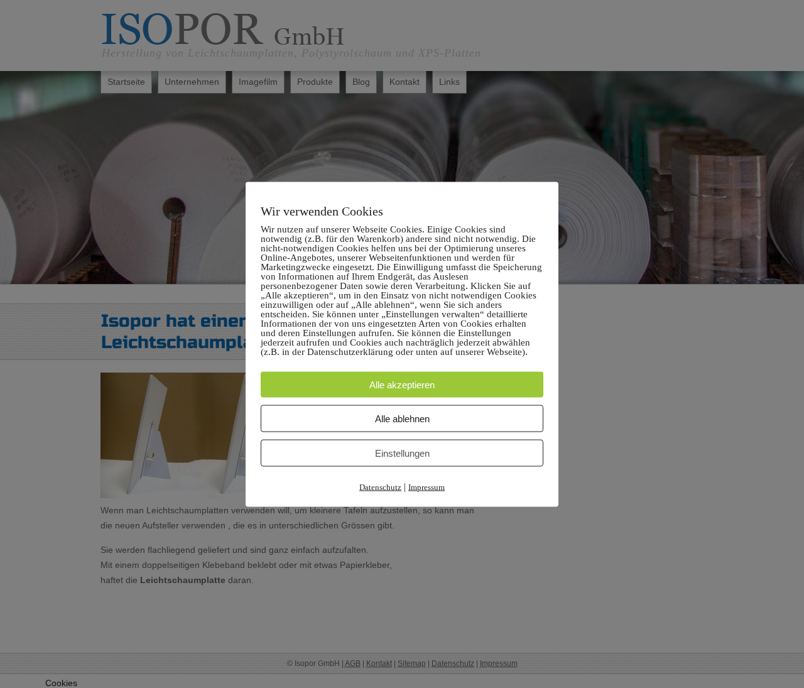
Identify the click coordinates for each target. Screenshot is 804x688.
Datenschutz (380, 486)
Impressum (426, 486)
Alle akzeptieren (402, 384)
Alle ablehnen (402, 418)
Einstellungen (402, 452)
